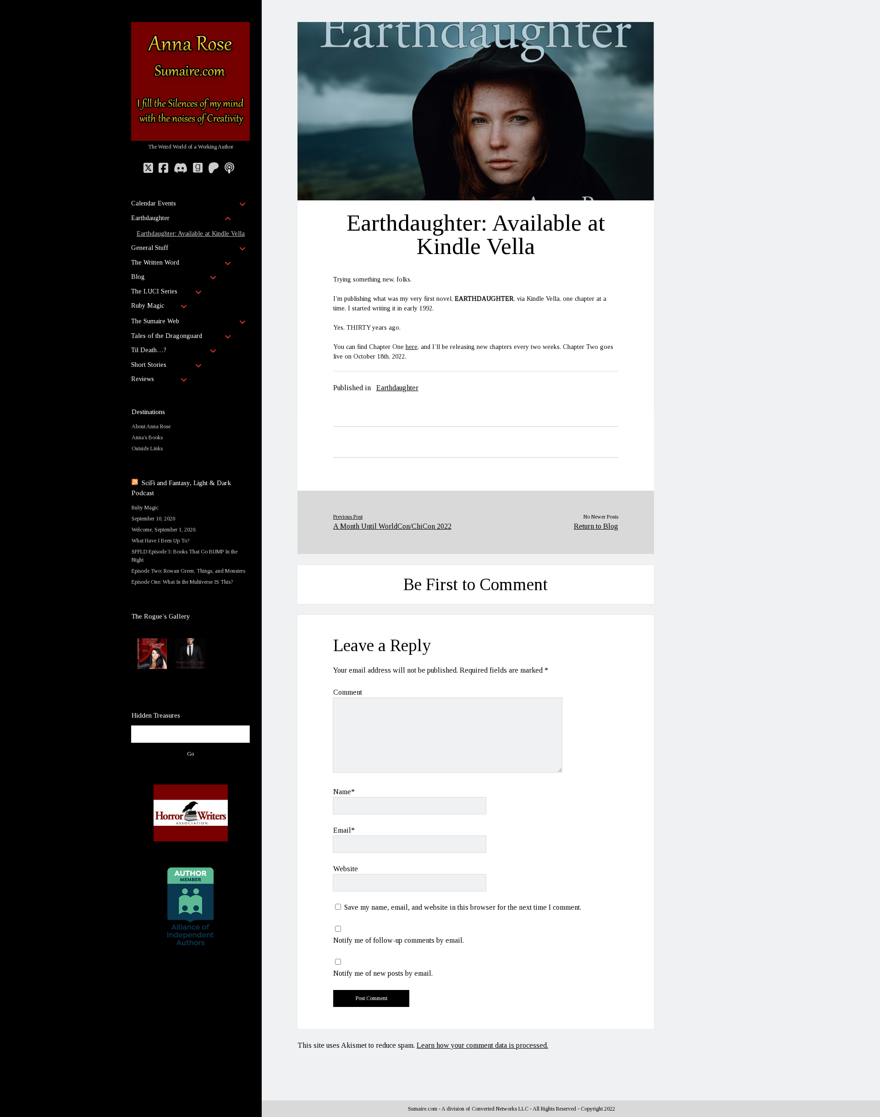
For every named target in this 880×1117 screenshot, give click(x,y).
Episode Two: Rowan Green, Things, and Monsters (188, 571)
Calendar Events (153, 203)
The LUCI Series (154, 291)
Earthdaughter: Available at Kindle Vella (191, 233)
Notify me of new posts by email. (383, 973)
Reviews (142, 379)
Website (345, 869)
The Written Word (155, 262)
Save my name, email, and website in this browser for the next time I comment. (462, 907)
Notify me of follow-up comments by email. (398, 940)
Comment (347, 692)
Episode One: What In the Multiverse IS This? (182, 582)
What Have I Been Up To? (160, 540)
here (412, 346)
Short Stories (148, 364)
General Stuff (149, 247)
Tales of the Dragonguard (166, 335)
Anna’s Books (147, 437)
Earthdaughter (150, 218)
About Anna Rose (151, 426)
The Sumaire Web (155, 321)
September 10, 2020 (153, 518)
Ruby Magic (147, 305)
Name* (344, 792)
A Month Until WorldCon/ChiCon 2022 (392, 526)
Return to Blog (596, 526)
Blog (138, 276)
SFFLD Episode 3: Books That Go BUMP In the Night (184, 555)
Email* (344, 830)
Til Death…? (148, 350)
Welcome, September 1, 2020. (164, 529)
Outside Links (147, 448)
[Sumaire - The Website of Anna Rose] (190, 137)
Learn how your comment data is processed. (482, 1045)
